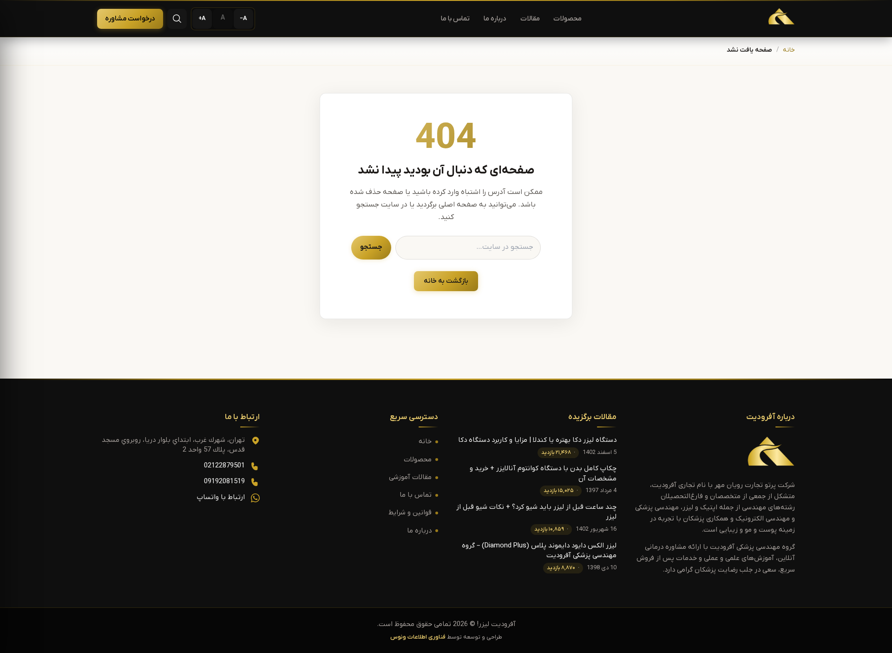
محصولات (567, 18)
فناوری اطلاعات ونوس (418, 637)
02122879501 (224, 465)
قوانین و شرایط (410, 512)
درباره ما (495, 18)
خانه (789, 50)
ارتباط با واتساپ (221, 497)
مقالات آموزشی (410, 477)
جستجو (371, 247)
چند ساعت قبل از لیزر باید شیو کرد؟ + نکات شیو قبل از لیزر (536, 512)
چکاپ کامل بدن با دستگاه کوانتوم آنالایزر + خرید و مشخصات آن (543, 473)
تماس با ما (455, 18)
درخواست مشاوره (130, 18)
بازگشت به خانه (446, 281)
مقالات (530, 18)
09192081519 (224, 481)
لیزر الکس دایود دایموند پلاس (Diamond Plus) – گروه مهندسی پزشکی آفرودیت (539, 550)
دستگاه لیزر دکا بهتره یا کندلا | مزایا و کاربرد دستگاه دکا (537, 440)
